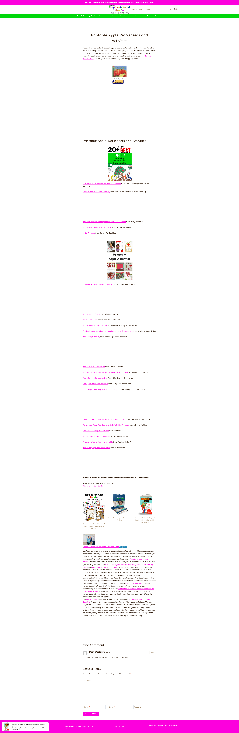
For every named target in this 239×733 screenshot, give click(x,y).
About (141, 9)
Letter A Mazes (89, 233)
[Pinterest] (119, 726)
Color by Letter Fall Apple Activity (96, 192)
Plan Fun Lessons (154, 16)
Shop (148, 9)
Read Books (125, 16)
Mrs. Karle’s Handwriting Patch (105, 567)
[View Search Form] (171, 9)
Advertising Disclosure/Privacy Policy (78, 726)
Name (87, 707)
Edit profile (123, 547)
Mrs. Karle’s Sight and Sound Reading (120, 564)
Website (137, 707)
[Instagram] (123, 726)
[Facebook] (115, 726)
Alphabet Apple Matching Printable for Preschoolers (104, 221)
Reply (153, 652)
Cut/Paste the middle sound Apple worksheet (102, 184)
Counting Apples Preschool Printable (98, 284)
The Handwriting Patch (134, 583)
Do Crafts (139, 16)
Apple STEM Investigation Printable (97, 227)
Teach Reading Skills (86, 16)
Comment (88, 680)
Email (112, 707)
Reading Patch (92, 599)
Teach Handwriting (108, 16)
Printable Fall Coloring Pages (94, 486)
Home (134, 9)
